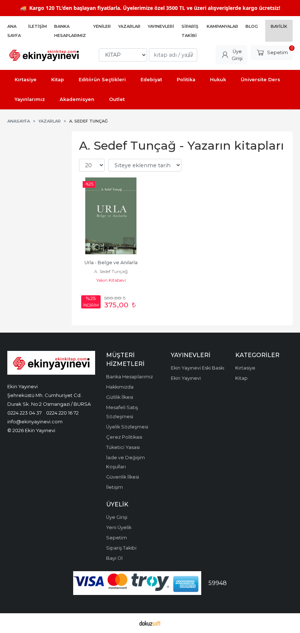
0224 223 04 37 (24, 413)
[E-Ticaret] (150, 623)
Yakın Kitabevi (111, 280)
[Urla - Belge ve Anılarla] (111, 215)
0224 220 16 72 (62, 413)
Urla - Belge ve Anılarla (111, 262)
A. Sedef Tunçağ (111, 271)
